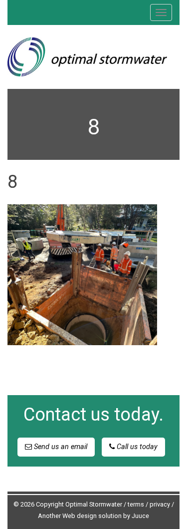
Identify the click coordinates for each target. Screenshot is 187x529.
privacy (160, 504)
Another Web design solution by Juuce (93, 516)
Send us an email (59, 447)
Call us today (136, 447)
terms (136, 504)
